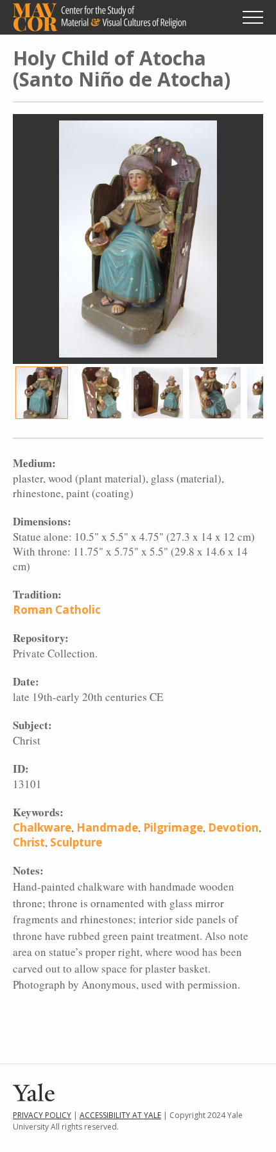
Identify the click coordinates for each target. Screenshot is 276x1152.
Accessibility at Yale (120, 1115)
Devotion (233, 827)
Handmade (107, 827)
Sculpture (76, 842)
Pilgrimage (173, 827)
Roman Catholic (57, 609)
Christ (29, 842)
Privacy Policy (42, 1115)
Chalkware (42, 827)
